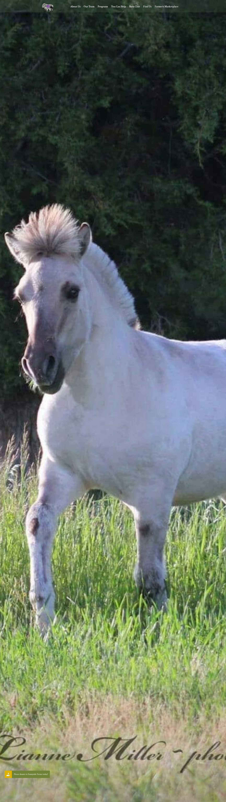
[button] (8, 774)
